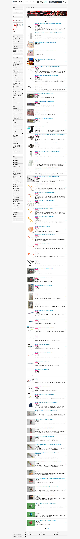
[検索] (38, 2)
